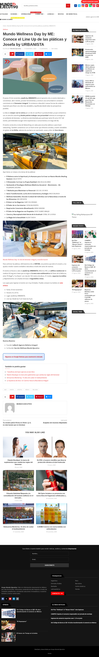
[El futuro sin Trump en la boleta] (8, 637)
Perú (76, 580)
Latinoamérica (55, 589)
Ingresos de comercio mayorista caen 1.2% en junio (90, 38)
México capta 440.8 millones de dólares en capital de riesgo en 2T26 (90, 68)
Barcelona (78, 583)
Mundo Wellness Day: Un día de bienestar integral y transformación (25, 260)
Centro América (80, 586)
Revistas (61, 14)
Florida (77, 589)
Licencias (50, 14)
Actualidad (4, 14)
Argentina (54, 580)
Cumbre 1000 (39, 14)
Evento (12, 389)
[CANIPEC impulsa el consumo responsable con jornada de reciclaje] (90, 234)
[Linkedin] (13, 598)
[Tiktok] (94, 5)
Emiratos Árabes (56, 583)
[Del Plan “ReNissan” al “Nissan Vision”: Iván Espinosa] (77, 234)
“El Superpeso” (77, 290)
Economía (14, 14)
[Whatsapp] (90, 5)
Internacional (26, 13)
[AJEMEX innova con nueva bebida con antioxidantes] (51, 513)
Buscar (68, 6)
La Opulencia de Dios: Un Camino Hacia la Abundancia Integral (27, 381)
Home (49, 653)
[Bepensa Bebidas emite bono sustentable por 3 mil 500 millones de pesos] (90, 283)
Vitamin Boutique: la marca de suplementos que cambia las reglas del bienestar (33, 375)
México (27, 389)
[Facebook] (75, 5)
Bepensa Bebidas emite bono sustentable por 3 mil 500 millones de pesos (90, 295)
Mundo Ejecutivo (15, 48)
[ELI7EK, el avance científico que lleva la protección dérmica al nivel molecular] (51, 447)
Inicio (4, 26)
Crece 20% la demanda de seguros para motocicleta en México (90, 84)
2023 (5, 389)
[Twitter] (79, 5)
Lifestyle (19, 389)
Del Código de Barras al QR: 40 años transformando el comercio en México (90, 269)
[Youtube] (86, 5)
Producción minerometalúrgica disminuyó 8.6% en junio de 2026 (90, 53)
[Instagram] (83, 5)
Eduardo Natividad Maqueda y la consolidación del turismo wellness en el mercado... (18, 496)
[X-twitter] (6, 598)
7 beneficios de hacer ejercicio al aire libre (21, 372)
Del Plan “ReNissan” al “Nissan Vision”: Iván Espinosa (77, 243)
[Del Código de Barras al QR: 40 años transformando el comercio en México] (90, 259)
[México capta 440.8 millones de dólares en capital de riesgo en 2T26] (77, 68)
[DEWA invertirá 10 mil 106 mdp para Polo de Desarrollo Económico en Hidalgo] (77, 99)
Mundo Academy (7, 18)
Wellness (35, 389)
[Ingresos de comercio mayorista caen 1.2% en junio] (77, 39)
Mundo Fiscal (72, 14)
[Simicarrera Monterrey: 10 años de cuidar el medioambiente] (18, 513)
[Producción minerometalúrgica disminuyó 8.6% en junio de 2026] (77, 52)
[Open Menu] (97, 5)
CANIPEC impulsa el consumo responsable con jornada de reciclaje (90, 245)
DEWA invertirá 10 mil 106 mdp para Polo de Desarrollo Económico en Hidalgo (90, 101)
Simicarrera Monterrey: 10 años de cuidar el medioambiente (27, 378)
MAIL (62, 593)
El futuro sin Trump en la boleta (27, 633)
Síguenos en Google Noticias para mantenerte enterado (23, 357)
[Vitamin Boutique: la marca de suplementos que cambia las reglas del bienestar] (18, 447)
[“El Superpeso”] (77, 283)
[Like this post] (12, 54)
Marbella (54, 586)
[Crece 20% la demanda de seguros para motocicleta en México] (77, 84)
